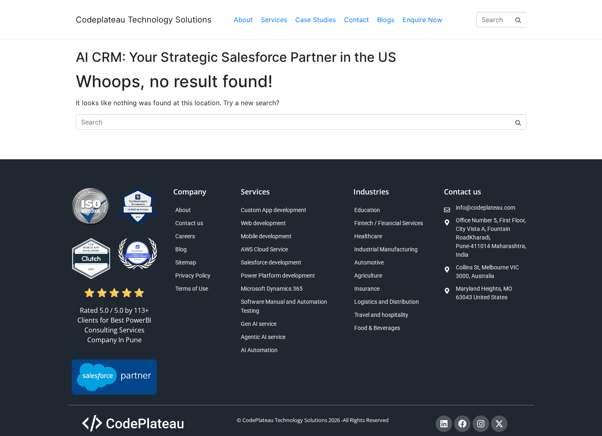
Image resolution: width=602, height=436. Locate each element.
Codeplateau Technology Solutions (143, 20)
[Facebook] (462, 424)
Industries (371, 192)
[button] (274, 20)
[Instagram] (481, 424)
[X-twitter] (499, 424)
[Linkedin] (444, 424)
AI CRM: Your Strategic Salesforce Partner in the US (236, 57)
